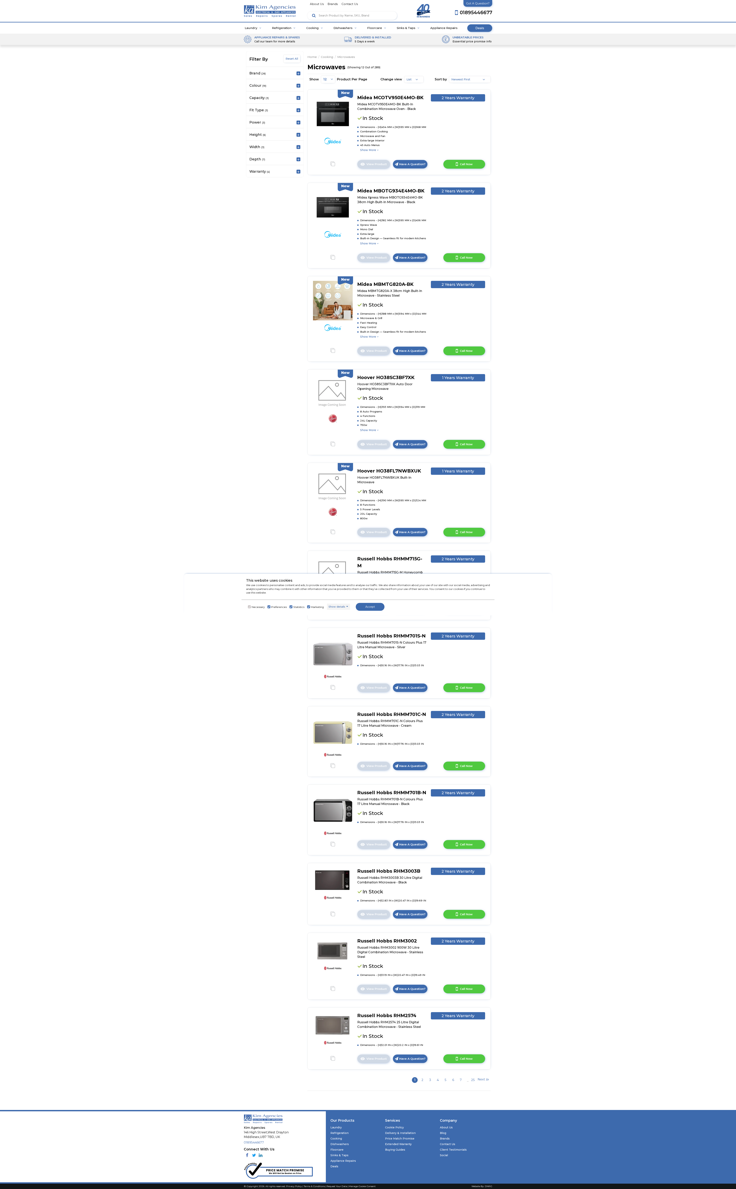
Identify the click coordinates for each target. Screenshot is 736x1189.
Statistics (298, 606)
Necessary (258, 606)
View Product (378, 165)
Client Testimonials (453, 1149)
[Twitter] (254, 1155)
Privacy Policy (294, 1186)
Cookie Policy (394, 1127)
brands (333, 4)
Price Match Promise (399, 1138)
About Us (446, 1127)
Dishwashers (343, 28)
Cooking (313, 28)
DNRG (488, 1186)
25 (473, 1080)
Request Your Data (337, 1186)
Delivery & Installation (400, 1133)
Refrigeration (282, 28)
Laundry (251, 28)
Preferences (279, 606)
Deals (479, 28)
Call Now (466, 164)
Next (481, 1079)
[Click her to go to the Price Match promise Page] (278, 1170)
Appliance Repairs (444, 28)
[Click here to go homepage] (270, 10)
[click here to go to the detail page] (333, 113)
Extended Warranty (398, 1144)
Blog (443, 1133)
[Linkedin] (260, 1155)
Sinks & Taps (406, 28)
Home (312, 57)
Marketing (317, 606)
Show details (337, 606)
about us (317, 4)
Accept (370, 606)
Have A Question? (412, 164)
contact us (350, 4)
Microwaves (346, 57)
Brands (445, 1138)
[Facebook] (247, 1155)
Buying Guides (395, 1149)
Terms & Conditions (314, 1186)
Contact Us (447, 1144)
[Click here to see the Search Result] (314, 15)
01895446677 (254, 1142)
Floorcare (375, 28)
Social (444, 1155)
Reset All (292, 58)
